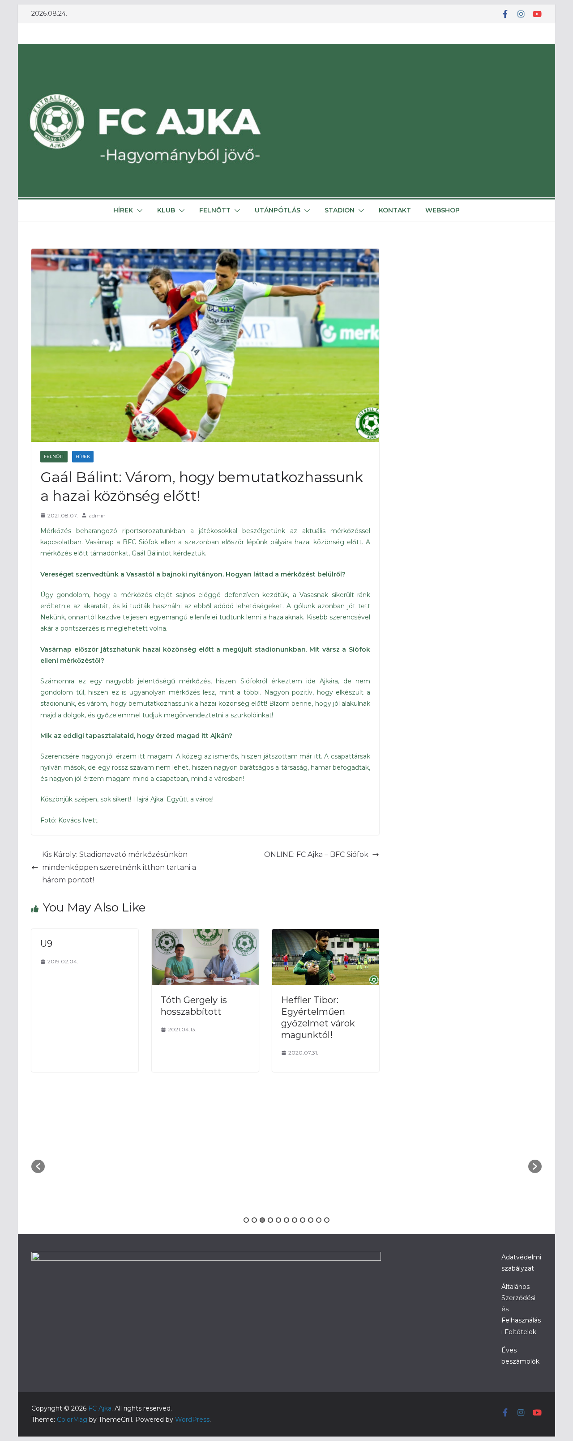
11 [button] (326, 1220)
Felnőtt (215, 210)
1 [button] (246, 1220)
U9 (46, 943)
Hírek (123, 210)
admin (97, 515)
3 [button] (262, 1220)
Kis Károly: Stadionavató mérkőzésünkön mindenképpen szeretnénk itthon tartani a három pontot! (119, 867)
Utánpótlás (277, 210)
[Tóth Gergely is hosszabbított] (205, 935)
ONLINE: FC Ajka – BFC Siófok (316, 854)
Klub (166, 210)
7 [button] (294, 1220)
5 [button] (278, 1220)
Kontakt (395, 210)
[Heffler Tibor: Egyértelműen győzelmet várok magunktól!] (325, 935)
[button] (138, 210)
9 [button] (310, 1220)
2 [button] (254, 1220)
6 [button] (286, 1220)
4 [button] (270, 1220)
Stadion (340, 210)
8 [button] (302, 1220)
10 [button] (318, 1220)
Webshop (442, 210)
